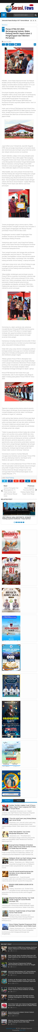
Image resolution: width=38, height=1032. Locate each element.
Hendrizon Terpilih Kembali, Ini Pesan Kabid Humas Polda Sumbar (22, 911)
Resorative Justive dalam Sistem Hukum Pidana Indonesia (21, 1013)
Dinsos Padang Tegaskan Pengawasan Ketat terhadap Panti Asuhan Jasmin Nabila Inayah (22, 925)
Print (12, 44)
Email (18, 44)
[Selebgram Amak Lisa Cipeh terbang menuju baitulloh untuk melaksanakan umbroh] (5, 861)
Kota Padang (10, 478)
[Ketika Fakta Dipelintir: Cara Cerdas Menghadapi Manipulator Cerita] (5, 834)
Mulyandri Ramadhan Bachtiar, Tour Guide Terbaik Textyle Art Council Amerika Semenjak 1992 (21, 899)
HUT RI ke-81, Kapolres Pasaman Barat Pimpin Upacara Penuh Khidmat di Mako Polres (21, 989)
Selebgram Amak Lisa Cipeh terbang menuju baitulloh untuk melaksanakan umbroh (22, 859)
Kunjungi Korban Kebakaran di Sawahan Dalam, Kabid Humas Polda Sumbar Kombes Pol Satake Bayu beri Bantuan (22, 846)
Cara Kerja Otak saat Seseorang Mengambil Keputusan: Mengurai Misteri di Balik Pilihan (22, 1004)
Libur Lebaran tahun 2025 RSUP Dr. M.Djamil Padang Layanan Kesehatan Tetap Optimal (16, 518)
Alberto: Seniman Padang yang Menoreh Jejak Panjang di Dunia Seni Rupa (21, 1021)
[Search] (35, 15)
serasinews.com (11, 1028)
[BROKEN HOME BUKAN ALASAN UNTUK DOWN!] (5, 887)
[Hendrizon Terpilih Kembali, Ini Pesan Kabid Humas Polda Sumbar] (5, 914)
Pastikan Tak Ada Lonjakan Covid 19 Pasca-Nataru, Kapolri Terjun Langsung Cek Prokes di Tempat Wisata (22, 806)
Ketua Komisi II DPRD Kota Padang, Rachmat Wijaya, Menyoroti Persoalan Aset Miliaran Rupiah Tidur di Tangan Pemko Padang (22, 948)
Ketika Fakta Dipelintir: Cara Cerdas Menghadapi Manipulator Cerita (19, 832)
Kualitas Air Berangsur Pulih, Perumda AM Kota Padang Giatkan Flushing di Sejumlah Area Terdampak (22, 981)
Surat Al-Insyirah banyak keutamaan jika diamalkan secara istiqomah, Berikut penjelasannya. (21, 873)
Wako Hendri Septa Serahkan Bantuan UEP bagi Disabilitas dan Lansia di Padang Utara (22, 956)
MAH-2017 (22, 1030)
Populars (7, 800)
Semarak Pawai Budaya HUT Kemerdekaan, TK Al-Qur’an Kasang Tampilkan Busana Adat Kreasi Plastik (22, 973)
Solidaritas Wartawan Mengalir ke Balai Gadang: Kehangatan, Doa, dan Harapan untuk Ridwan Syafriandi (21, 997)
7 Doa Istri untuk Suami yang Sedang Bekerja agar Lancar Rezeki (22, 819)
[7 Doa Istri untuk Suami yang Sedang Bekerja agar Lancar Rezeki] (5, 821)
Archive (19, 800)
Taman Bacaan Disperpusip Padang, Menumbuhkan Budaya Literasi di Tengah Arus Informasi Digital (21, 964)
